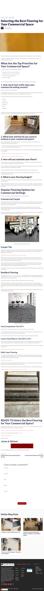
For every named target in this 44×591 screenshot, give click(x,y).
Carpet (2, 17)
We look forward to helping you (6, 435)
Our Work (23, 568)
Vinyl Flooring (11, 17)
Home (16, 568)
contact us (20, 432)
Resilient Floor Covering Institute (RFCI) (14, 275)
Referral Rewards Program (17, 578)
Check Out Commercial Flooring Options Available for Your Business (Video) (31, 533)
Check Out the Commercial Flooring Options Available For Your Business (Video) (18, 430)
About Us (17, 570)
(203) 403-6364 (38, 569)
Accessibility (40, 588)
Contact (16, 574)
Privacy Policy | (35, 588)
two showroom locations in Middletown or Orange (22, 426)
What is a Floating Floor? (8, 360)
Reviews (22, 570)
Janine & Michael (7, 27)
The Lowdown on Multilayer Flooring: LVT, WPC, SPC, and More (15, 369)
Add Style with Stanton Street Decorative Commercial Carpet (14, 255)
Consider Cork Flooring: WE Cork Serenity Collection (13, 156)
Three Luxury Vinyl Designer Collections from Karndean (13, 349)
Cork (6, 17)
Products (17, 572)
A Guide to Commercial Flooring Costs (10, 532)
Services (22, 572)
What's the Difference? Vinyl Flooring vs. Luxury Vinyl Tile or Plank (15, 153)
